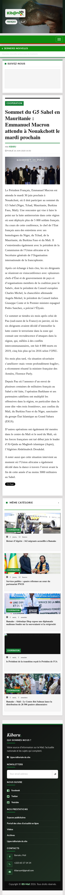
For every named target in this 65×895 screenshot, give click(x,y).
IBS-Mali (25, 884)
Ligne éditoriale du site (20, 757)
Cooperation (14, 103)
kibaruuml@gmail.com (24, 871)
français (11, 22)
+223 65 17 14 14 (22, 863)
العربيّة (22, 22)
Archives (11, 835)
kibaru (12, 147)
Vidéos (10, 830)
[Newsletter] (54, 774)
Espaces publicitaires (16, 818)
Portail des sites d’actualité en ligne (23, 824)
